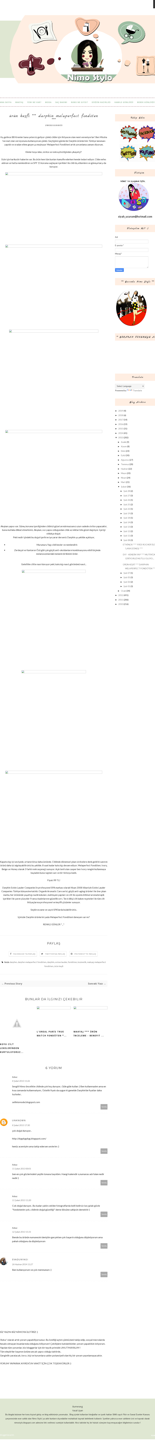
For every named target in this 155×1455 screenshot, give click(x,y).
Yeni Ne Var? (34, 102)
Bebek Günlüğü (146, 102)
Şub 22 (127, 509)
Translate (137, 390)
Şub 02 (127, 582)
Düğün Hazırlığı (101, 102)
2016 (120, 424)
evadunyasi (20, 1259)
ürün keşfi (58, 966)
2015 (120, 428)
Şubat (124, 486)
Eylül (123, 455)
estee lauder (61, 962)
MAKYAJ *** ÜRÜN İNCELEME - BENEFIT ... (89, 1033)
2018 (120, 415)
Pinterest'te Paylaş (85, 954)
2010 (120, 604)
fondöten (72, 962)
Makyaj (19, 102)
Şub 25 (127, 504)
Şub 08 (127, 540)
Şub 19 (127, 513)
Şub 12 (127, 531)
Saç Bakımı (61, 102)
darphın (13, 962)
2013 (120, 437)
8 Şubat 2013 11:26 (21, 1081)
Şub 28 (127, 491)
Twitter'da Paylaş (55, 954)
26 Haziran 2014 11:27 (22, 1264)
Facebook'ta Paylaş (24, 954)
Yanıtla (104, 1107)
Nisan (123, 477)
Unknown (19, 1120)
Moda (48, 102)
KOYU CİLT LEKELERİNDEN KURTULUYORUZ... (11, 1048)
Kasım (124, 446)
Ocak (123, 590)
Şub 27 (127, 495)
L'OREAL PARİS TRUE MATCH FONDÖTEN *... (52, 1033)
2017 (120, 419)
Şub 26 (127, 500)
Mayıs (123, 473)
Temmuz (125, 464)
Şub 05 (127, 577)
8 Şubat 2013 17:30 (21, 1125)
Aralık (123, 442)
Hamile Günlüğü (123, 102)
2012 (120, 595)
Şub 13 (127, 526)
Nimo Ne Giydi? (79, 102)
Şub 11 (127, 535)
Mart (123, 482)
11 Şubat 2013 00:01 (21, 1168)
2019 (120, 410)
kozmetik (82, 962)
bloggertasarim (7, 1435)
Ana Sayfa (6, 102)
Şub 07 (127, 573)
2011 (120, 599)
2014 (120, 433)
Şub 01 (127, 586)
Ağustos (125, 460)
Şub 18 (127, 517)
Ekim (123, 451)
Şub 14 (127, 522)
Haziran (124, 468)
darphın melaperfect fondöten (32, 962)
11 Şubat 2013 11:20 (21, 1200)
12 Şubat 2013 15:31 (21, 1231)
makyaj (90, 962)
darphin (50, 962)
